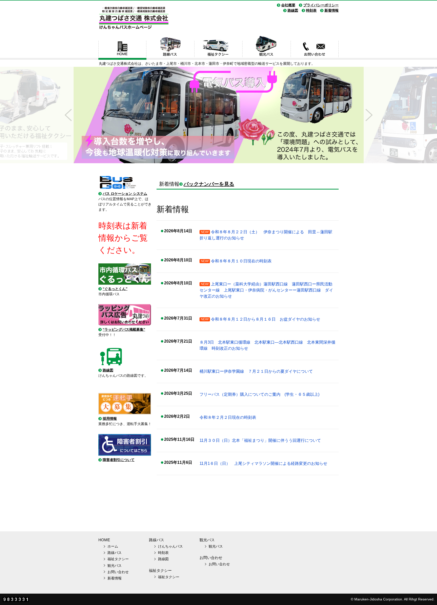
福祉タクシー (218, 47)
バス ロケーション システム (125, 194)
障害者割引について (119, 460)
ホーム (122, 47)
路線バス (170, 47)
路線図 (293, 10)
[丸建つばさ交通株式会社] (133, 30)
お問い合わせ (315, 47)
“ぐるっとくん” (115, 289)
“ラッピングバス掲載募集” (124, 329)
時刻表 (311, 10)
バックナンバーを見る (209, 184)
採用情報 (110, 418)
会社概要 (288, 5)
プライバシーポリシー (321, 5)
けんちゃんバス (170, 546)
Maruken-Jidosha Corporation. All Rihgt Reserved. (394, 599)
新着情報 (331, 10)
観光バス (267, 47)
